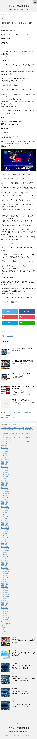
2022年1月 (4, 524)
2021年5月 (4, 539)
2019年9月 (4, 575)
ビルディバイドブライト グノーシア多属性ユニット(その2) (23, 692)
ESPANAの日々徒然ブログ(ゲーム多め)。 (18, 731)
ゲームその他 (5, 624)
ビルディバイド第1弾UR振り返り (22, 348)
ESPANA (10, 336)
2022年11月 (5, 509)
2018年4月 (4, 608)
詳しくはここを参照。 (8, 243)
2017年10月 (5, 619)
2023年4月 (4, 501)
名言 (2, 629)
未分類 (3, 631)
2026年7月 (4, 448)
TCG (4, 331)
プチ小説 (4, 627)
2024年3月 (4, 488)
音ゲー (3, 633)
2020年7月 (4, 556)
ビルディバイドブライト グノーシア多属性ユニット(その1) (23, 705)
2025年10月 (5, 461)
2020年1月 (4, 568)
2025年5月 (4, 467)
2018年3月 (4, 610)
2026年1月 (4, 459)
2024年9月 (4, 476)
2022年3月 (4, 520)
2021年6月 (4, 537)
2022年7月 (4, 512)
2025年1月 (4, 470)
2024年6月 (4, 482)
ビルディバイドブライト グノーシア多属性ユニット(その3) (23, 679)
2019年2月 (4, 589)
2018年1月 (4, 613)
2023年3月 (4, 503)
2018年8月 (4, 600)
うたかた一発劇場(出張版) (18, 6)
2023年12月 (5, 491)
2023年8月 (4, 495)
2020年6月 (4, 558)
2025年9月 (4, 463)
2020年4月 (4, 562)
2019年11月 (5, 571)
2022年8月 (4, 510)
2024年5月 (4, 484)
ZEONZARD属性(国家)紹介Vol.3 (22, 361)
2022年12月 (5, 507)
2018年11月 (5, 594)
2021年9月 (4, 531)
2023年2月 (4, 505)
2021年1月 (4, 545)
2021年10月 (5, 530)
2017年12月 (5, 615)
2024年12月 (5, 472)
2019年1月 (4, 590)
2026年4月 (4, 453)
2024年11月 (5, 474)
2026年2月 (4, 457)
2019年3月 (4, 587)
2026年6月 (4, 450)
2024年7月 (4, 480)
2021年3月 (4, 541)
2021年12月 (5, 526)
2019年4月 (4, 585)
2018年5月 (4, 606)
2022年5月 (4, 516)
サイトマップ (20, 723)
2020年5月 (4, 560)
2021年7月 (4, 535)
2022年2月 (4, 522)
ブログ (3, 625)
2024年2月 (4, 490)
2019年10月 (5, 573)
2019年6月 (4, 581)
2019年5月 (4, 583)
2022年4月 (4, 518)
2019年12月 (5, 570)
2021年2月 (4, 543)
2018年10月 (5, 596)
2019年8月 (4, 577)
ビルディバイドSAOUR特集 (21, 374)
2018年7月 (4, 602)
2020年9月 (4, 552)
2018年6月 (4, 604)
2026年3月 (4, 455)
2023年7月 (4, 497)
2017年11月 (5, 617)
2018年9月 (4, 598)
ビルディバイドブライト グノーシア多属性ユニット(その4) (23, 667)
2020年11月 (5, 549)
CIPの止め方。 (10, 417)
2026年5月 (4, 451)
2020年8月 (4, 554)
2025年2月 (4, 469)
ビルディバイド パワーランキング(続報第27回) (17, 428)
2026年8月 (4, 446)
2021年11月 (5, 528)
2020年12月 (5, 547)
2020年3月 (4, 564)
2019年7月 (4, 579)
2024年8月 (4, 478)
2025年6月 (4, 465)
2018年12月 (5, 592)
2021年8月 (4, 533)
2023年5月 (4, 499)
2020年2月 (4, 566)
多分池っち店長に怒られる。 (21, 400)
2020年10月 (5, 550)
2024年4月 (4, 486)
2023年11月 (5, 493)
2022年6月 (4, 514)
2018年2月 (4, 611)
